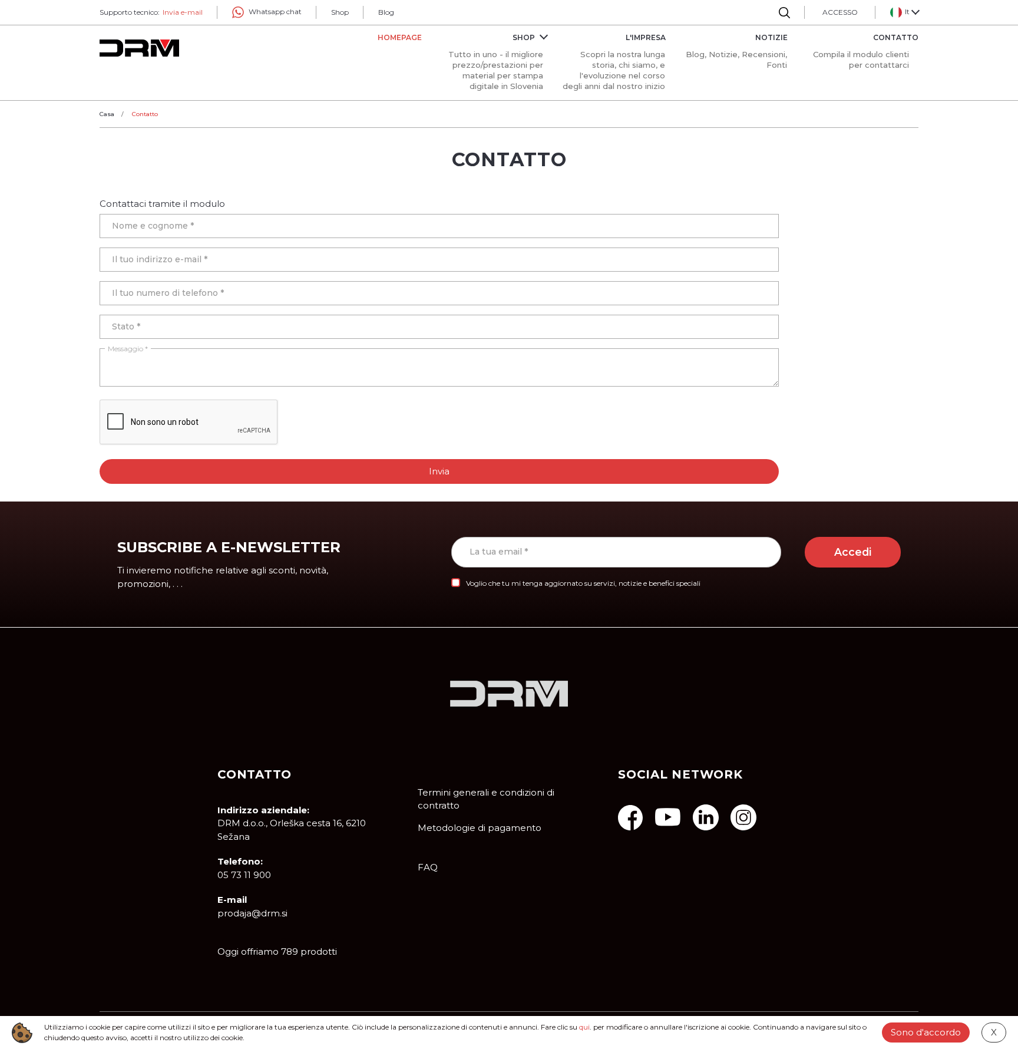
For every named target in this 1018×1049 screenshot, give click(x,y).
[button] (904, 12)
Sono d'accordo (926, 1032)
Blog (386, 12)
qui (584, 1026)
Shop (340, 12)
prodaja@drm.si (252, 913)
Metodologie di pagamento (479, 827)
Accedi (852, 552)
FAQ (428, 867)
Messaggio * (128, 348)
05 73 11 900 (244, 874)
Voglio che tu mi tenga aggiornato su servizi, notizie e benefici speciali (583, 583)
